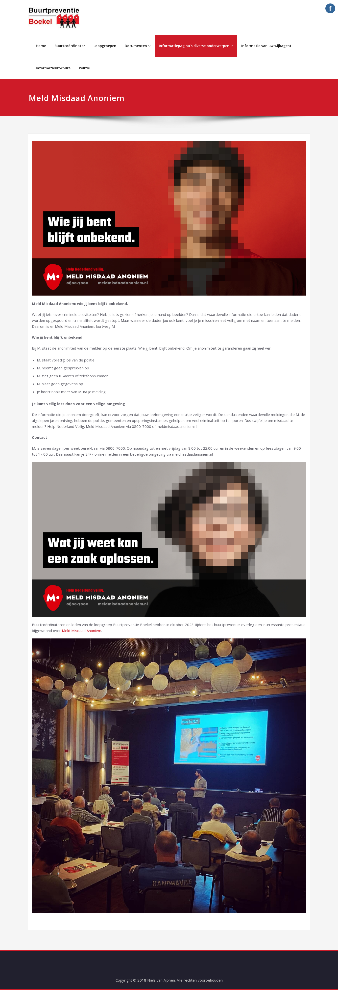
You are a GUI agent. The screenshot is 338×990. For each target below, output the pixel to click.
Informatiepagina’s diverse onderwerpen (194, 45)
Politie (84, 68)
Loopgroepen (105, 45)
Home (41, 45)
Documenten (136, 45)
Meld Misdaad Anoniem (81, 630)
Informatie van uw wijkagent (266, 45)
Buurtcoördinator (69, 45)
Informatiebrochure (53, 68)
